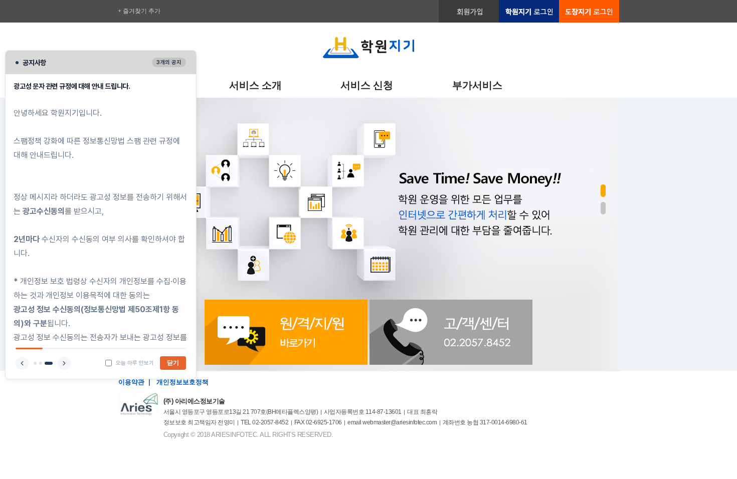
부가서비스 (477, 85)
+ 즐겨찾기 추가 (139, 11)
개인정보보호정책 (182, 382)
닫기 (173, 363)
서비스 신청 (366, 85)
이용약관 (131, 382)
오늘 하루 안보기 (135, 363)
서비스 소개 (255, 85)
